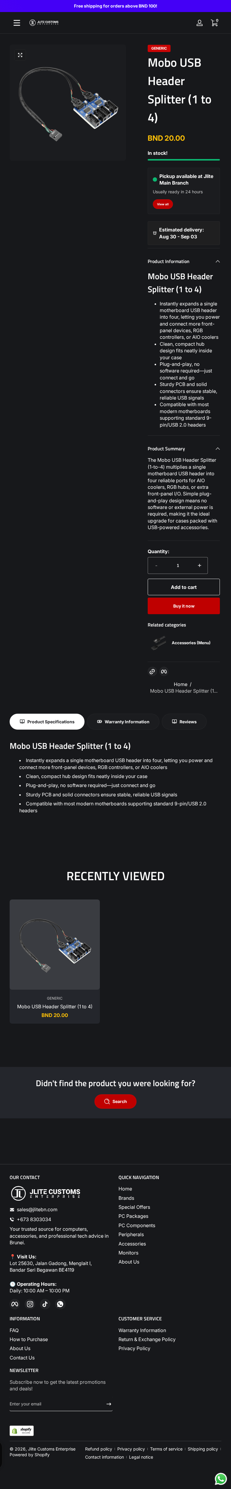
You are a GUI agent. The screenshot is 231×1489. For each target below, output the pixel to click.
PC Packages (133, 1216)
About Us (129, 1262)
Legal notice (141, 1457)
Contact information (104, 1457)
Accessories (132, 1244)
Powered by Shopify (30, 1454)
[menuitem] (170, 1188)
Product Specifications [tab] (51, 721)
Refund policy (98, 1448)
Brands (126, 1198)
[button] (214, 22)
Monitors (128, 1253)
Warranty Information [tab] (127, 721)
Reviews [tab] (188, 721)
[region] (115, 6)
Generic (159, 48)
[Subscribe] (106, 1404)
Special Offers (134, 1207)
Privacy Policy (134, 1348)
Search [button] (119, 1101)
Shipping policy (203, 1448)
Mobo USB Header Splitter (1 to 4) (55, 1006)
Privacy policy (131, 1448)
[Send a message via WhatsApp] (221, 1479)
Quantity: (158, 551)
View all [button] (163, 204)
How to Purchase (29, 1339)
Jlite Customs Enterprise (51, 1448)
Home (180, 684)
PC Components (137, 1225)
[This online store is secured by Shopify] (22, 1431)
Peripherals (131, 1234)
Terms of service (166, 1448)
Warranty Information (142, 1330)
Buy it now (184, 605)
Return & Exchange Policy (147, 1339)
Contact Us (22, 1358)
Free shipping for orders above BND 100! (115, 5)
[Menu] (17, 23)
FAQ (14, 1330)
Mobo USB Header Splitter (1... (183, 691)
